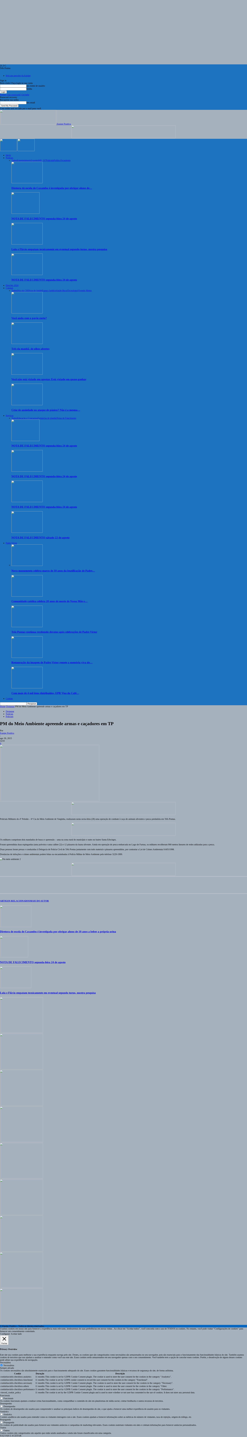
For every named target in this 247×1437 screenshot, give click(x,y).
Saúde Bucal (62, 290)
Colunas (9, 288)
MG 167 (42, 160)
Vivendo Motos (85, 290)
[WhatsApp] (35, 887)
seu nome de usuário (35, 86)
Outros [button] (3, 1427)
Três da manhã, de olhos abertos (30, 348)
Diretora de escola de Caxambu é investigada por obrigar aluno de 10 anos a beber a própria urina (58, 931)
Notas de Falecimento (66, 418)
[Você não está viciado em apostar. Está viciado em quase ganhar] (27, 374)
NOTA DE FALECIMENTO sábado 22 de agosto (40, 537)
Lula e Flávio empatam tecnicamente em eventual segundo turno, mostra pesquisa (59, 249)
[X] (15, 887)
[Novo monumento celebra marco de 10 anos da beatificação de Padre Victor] (27, 565)
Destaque (10, 706)
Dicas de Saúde (35, 290)
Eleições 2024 (12, 285)
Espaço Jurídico (49, 290)
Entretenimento (24, 160)
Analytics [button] (4, 1411)
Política (57, 160)
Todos (14, 160)
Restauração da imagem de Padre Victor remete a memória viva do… (52, 662)
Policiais (50, 160)
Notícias (9, 158)
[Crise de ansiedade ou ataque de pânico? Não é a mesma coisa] (27, 404)
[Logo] (9, 150)
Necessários (8, 1365)
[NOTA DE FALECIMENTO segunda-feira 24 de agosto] (25, 213)
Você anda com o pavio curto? (29, 318)
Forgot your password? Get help (14, 94)
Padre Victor (11, 543)
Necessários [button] (5, 1362)
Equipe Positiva (7, 733)
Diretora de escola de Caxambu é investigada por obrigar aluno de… (51, 188)
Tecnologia (65, 160)
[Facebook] (4, 887)
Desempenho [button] (6, 1403)
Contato (9, 698)
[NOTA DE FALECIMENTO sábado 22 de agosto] (27, 532)
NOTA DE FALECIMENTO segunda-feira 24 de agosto (44, 218)
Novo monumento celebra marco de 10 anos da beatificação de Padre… (53, 570)
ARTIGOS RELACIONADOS (15, 901)
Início (8, 155)
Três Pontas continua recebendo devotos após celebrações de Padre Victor (54, 631)
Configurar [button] (5, 1334)
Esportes (34, 160)
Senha (29, 89)
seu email (30, 102)
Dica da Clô (22, 290)
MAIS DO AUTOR (39, 901)
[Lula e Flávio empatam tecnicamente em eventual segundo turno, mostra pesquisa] (27, 243)
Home (3, 706)
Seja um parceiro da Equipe (18, 75)
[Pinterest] (25, 887)
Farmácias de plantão (47, 418)
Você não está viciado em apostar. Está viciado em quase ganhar (48, 379)
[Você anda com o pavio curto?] (27, 312)
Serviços (9, 415)
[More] (46, 887)
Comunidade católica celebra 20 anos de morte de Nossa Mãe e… (49, 601)
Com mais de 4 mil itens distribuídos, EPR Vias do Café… (45, 693)
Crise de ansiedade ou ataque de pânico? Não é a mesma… (45, 409)
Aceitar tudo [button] (16, 1334)
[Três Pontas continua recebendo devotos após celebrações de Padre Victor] (27, 626)
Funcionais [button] (5, 1395)
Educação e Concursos (27, 418)
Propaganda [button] (5, 1419)
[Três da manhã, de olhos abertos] (27, 343)
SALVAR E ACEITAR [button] (10, 1435)
